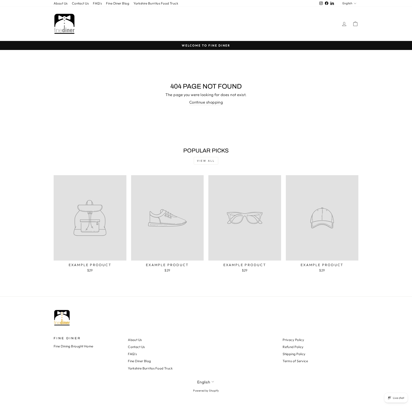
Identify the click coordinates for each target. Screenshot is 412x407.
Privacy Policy (293, 340)
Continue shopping (206, 102)
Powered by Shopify (206, 390)
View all (206, 160)
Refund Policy (293, 347)
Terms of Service (295, 361)
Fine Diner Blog (117, 3)
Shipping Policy (294, 354)
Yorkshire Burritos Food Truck (155, 3)
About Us (61, 3)
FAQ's (97, 3)
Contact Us (80, 3)
